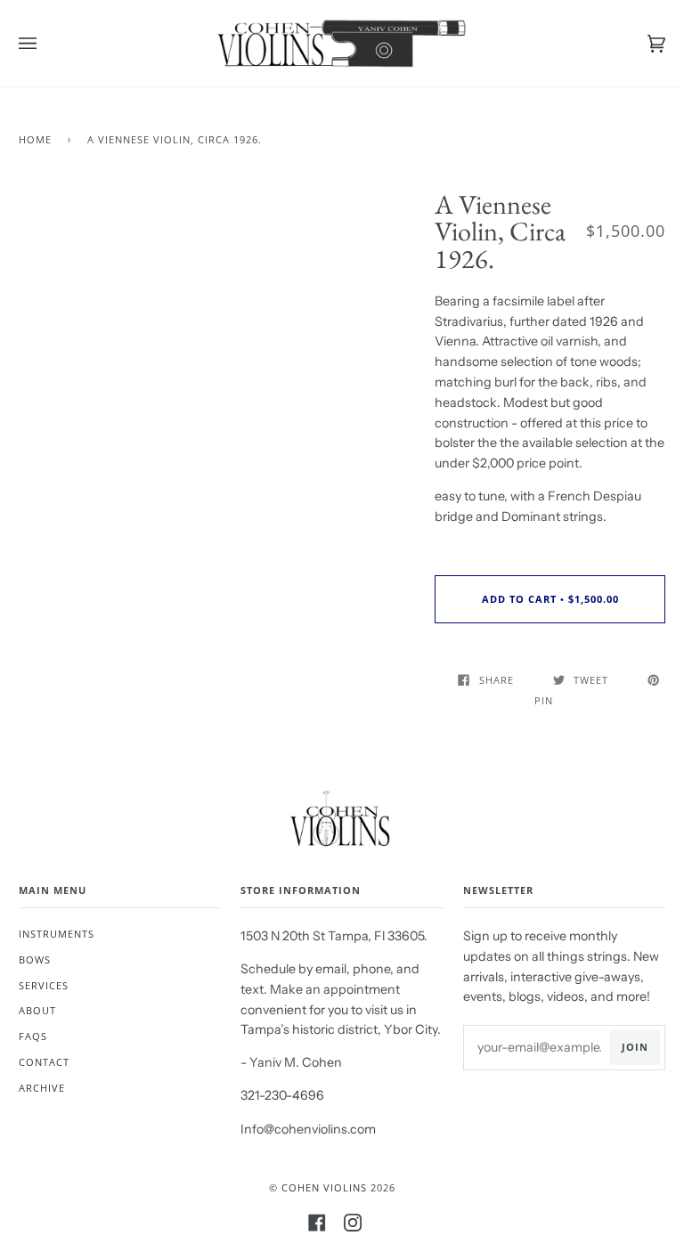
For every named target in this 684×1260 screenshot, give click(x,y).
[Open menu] (45, 43)
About (37, 1010)
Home (35, 139)
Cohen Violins (324, 1187)
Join (635, 1046)
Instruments (56, 933)
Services (44, 985)
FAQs (33, 1036)
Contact (44, 1062)
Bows (35, 959)
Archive (42, 1087)
